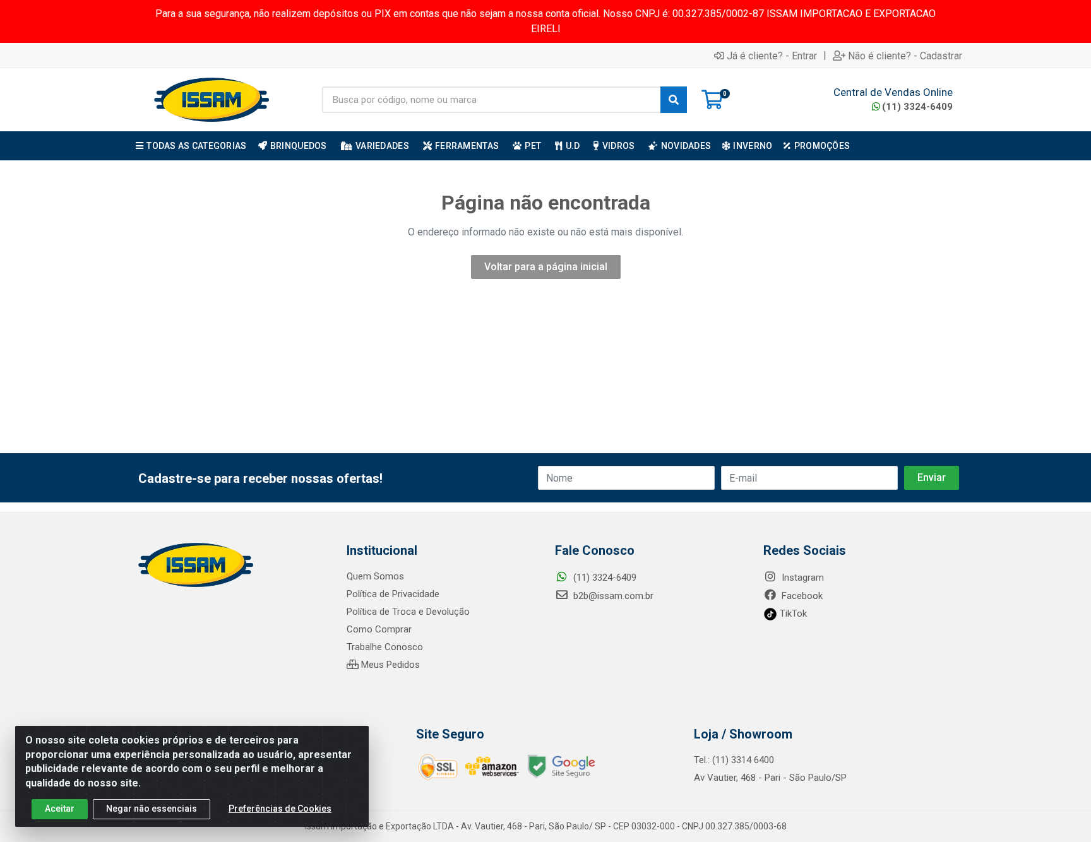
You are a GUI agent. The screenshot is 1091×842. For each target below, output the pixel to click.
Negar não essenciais (151, 808)
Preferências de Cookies (280, 808)
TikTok (792, 613)
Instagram (801, 577)
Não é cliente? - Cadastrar (905, 55)
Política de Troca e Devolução (408, 611)
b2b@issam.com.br (612, 596)
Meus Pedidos (389, 664)
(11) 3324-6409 (917, 106)
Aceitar (60, 808)
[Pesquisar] (673, 99)
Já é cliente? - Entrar (772, 55)
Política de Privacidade (393, 594)
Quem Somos (375, 576)
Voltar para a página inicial (545, 267)
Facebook (801, 596)
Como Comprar (379, 629)
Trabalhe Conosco (385, 647)
